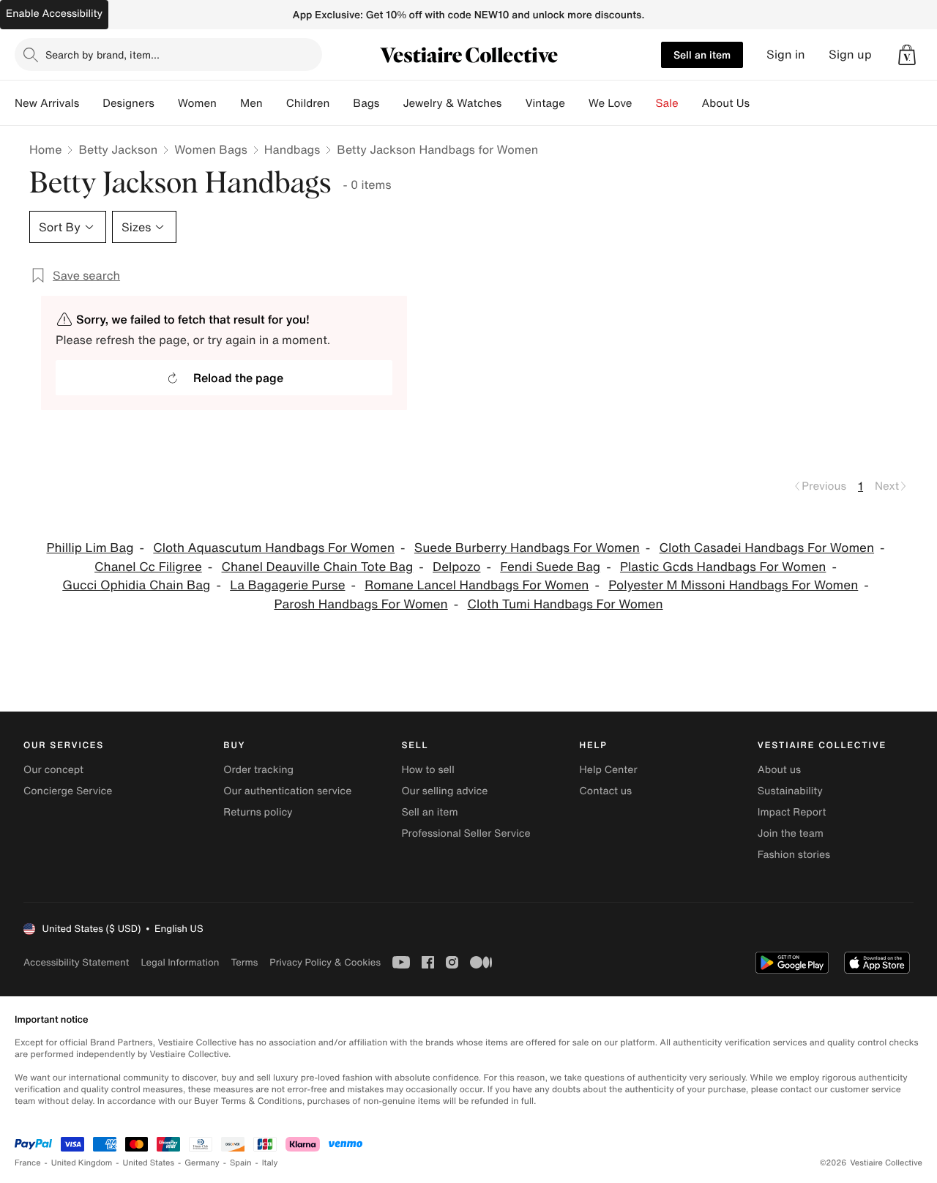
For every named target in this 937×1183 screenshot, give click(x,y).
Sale (667, 103)
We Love (610, 103)
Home (45, 149)
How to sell (427, 769)
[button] (907, 55)
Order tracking (258, 769)
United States (149, 1162)
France (28, 1162)
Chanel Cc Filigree (148, 567)
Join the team (791, 833)
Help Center (609, 769)
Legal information (180, 962)
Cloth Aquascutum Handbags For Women (274, 548)
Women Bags (210, 149)
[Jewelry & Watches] (513, 103)
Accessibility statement (76, 962)
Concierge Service (67, 791)
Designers (128, 103)
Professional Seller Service (465, 833)
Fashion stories (794, 854)
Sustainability (790, 791)
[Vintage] (577, 103)
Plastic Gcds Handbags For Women (723, 567)
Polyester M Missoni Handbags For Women (733, 585)
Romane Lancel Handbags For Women (477, 585)
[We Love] (644, 103)
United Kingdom (82, 1162)
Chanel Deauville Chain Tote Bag (318, 567)
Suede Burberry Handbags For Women (527, 548)
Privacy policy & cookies (325, 962)
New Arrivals (47, 103)
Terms (244, 962)
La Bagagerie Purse (287, 585)
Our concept (53, 769)
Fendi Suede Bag (550, 567)
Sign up (850, 54)
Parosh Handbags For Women (360, 604)
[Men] (274, 103)
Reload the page (238, 378)
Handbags (292, 149)
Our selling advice (444, 791)
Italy (270, 1162)
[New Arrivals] (91, 103)
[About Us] (761, 103)
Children (308, 103)
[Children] (341, 103)
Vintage (544, 103)
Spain (241, 1162)
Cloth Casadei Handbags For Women (767, 548)
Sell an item (702, 54)
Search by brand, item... (102, 54)
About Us (726, 103)
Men (251, 103)
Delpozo (456, 567)
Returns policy (257, 812)
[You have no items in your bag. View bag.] (907, 55)
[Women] (228, 103)
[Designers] (166, 103)
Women (197, 103)
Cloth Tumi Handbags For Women (565, 604)
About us (779, 769)
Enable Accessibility (54, 13)
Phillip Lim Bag (89, 548)
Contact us (606, 791)
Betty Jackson (117, 149)
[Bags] (391, 103)
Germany (202, 1162)
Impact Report (792, 812)
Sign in (785, 54)
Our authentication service (287, 791)
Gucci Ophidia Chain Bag (136, 585)
